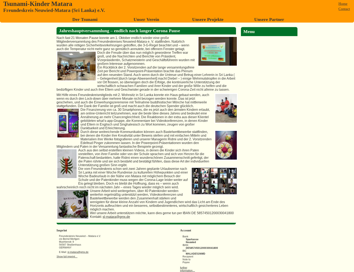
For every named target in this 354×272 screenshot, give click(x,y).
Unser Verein (146, 19)
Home (342, 4)
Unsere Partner (269, 19)
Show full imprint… (67, 256)
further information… (187, 269)
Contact (344, 9)
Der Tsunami (85, 19)
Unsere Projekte (208, 19)
